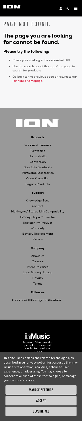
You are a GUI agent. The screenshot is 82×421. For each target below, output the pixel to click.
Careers (38, 261)
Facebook (20, 300)
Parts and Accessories (38, 173)
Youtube (56, 300)
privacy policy (36, 362)
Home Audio (37, 156)
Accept (41, 400)
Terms (37, 283)
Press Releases (37, 267)
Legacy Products (38, 184)
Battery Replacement (37, 234)
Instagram (39, 300)
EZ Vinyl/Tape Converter (37, 217)
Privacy (37, 278)
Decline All (41, 411)
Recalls (38, 239)
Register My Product (37, 223)
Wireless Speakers (37, 145)
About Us (37, 256)
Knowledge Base (37, 200)
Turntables (37, 151)
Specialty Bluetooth (38, 167)
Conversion (38, 162)
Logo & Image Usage (37, 272)
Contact (37, 206)
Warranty (38, 228)
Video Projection (37, 178)
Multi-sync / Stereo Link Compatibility (37, 211)
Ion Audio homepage (27, 81)
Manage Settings (41, 390)
